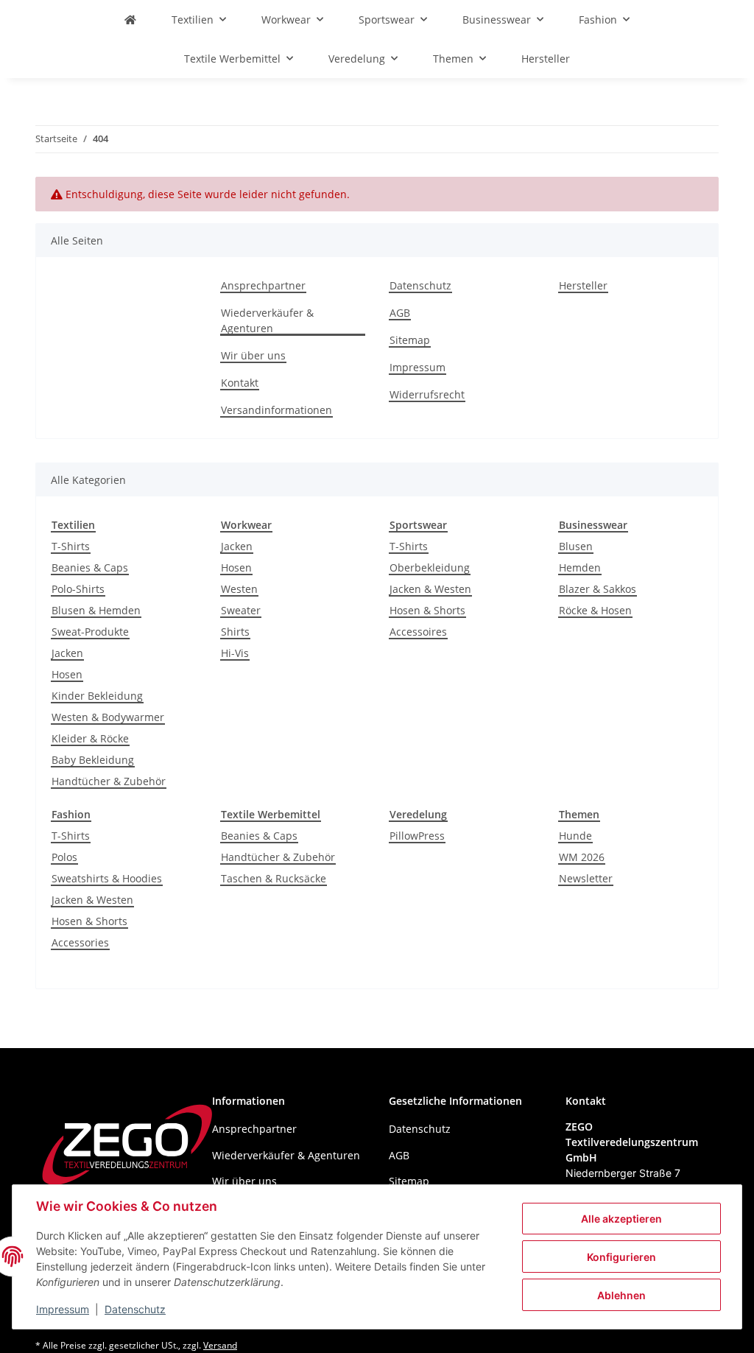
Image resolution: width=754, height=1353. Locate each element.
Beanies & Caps (90, 567)
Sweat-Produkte (90, 632)
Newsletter (586, 878)
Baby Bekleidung (93, 760)
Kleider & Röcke (90, 738)
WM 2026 (582, 857)
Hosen (67, 674)
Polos (64, 857)
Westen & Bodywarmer (108, 717)
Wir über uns (253, 355)
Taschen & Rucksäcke (273, 878)
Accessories (80, 942)
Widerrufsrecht (427, 394)
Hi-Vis (235, 653)
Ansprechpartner (263, 285)
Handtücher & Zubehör (109, 781)
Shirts (235, 632)
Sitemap (410, 340)
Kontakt (239, 383)
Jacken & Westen (430, 589)
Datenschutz (135, 1309)
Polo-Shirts (78, 589)
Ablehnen (621, 1295)
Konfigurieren (621, 1257)
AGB (400, 313)
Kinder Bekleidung (97, 696)
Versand (220, 1345)
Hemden (580, 567)
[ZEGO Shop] (130, 19)
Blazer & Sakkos (597, 589)
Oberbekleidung (430, 567)
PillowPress (417, 836)
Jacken (67, 653)
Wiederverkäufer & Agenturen (267, 320)
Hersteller (545, 59)
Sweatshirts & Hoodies (107, 878)
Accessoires (418, 632)
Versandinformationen (276, 410)
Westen (239, 589)
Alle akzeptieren (621, 1218)
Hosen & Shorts (427, 610)
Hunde (575, 836)
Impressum (62, 1309)
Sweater (241, 610)
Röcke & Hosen (595, 610)
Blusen (576, 546)
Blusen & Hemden (96, 610)
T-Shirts (71, 546)
